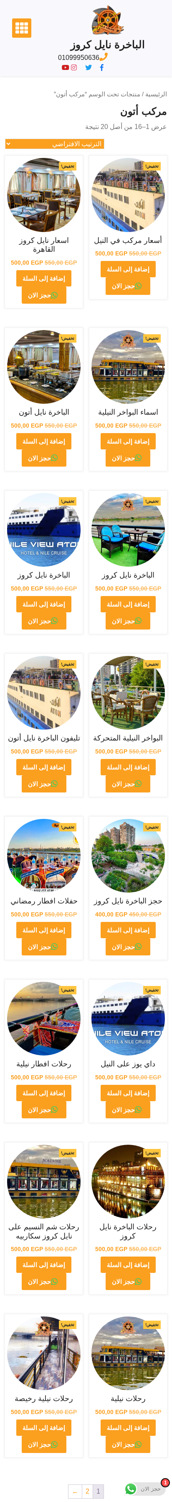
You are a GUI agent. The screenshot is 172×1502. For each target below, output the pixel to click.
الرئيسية (156, 94)
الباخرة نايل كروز (108, 44)
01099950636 (78, 57)
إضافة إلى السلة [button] (128, 269)
